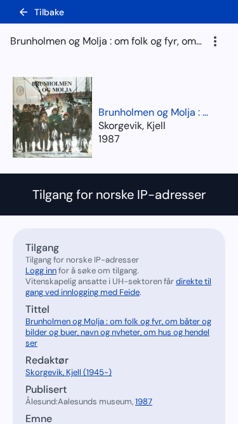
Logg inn (40, 270)
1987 (109, 139)
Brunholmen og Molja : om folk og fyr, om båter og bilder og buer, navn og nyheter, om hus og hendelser (155, 112)
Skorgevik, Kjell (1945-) (68, 372)
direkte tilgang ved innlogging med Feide (118, 286)
